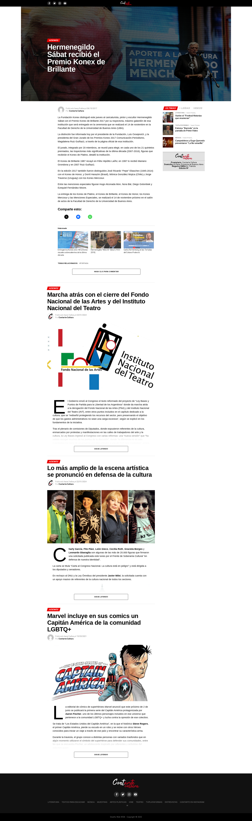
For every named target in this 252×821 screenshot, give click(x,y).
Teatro (139, 802)
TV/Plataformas (154, 802)
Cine (131, 802)
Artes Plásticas (118, 802)
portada (84, 263)
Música (90, 802)
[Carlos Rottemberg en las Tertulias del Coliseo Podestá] (139, 239)
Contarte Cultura (76, 111)
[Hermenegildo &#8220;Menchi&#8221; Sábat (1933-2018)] (106, 239)
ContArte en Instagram (192, 802)
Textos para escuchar (73, 802)
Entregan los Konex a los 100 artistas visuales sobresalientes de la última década (73, 252)
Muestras (102, 802)
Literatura (53, 802)
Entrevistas (171, 802)
